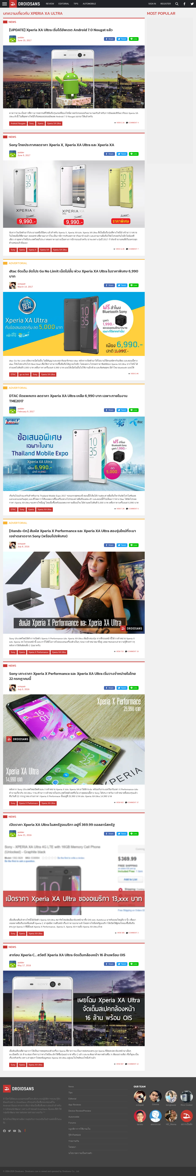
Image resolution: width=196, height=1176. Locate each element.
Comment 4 (133, 123)
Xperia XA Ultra (54, 123)
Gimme (155, 1104)
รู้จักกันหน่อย (74, 1135)
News (12, 22)
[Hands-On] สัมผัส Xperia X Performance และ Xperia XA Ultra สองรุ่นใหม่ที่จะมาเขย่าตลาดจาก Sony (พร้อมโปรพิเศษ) (72, 533)
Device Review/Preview (79, 1111)
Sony (31, 123)
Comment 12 (133, 1064)
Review (50, 4)
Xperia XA (44, 250)
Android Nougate (18, 123)
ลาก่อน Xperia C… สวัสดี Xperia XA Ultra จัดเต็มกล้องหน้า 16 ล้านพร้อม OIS (67, 955)
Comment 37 (133, 802)
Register (165, 4)
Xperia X (32, 250)
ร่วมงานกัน (73, 1141)
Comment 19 (133, 651)
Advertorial (18, 263)
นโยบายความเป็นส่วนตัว (80, 1153)
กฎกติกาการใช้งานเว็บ (79, 1129)
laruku (140, 1124)
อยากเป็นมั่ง (186, 1124)
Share (110, 39)
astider (21, 37)
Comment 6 (133, 509)
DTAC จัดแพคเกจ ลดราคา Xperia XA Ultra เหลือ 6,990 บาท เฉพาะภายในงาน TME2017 (68, 398)
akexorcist (155, 1124)
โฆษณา (72, 1147)
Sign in (152, 4)
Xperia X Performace (28, 803)
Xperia (40, 123)
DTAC (13, 374)
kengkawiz (171, 1105)
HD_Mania (171, 1124)
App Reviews (74, 1104)
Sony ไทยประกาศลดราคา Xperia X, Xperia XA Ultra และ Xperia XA (61, 144)
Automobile (89, 4)
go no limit (24, 374)
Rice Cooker (187, 1105)
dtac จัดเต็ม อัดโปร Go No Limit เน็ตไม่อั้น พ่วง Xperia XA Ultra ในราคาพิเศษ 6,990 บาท (73, 273)
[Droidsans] (24, 4)
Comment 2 (133, 933)
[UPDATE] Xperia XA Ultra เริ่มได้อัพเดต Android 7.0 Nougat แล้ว (61, 30)
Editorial (63, 4)
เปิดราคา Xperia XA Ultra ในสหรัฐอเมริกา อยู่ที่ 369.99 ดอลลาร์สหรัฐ (62, 824)
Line (135, 39)
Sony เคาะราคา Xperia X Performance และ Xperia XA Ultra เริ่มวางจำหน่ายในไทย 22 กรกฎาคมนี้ (72, 676)
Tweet (123, 39)
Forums (72, 1123)
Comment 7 (133, 249)
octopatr (22, 284)
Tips (76, 4)
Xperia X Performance (38, 652)
